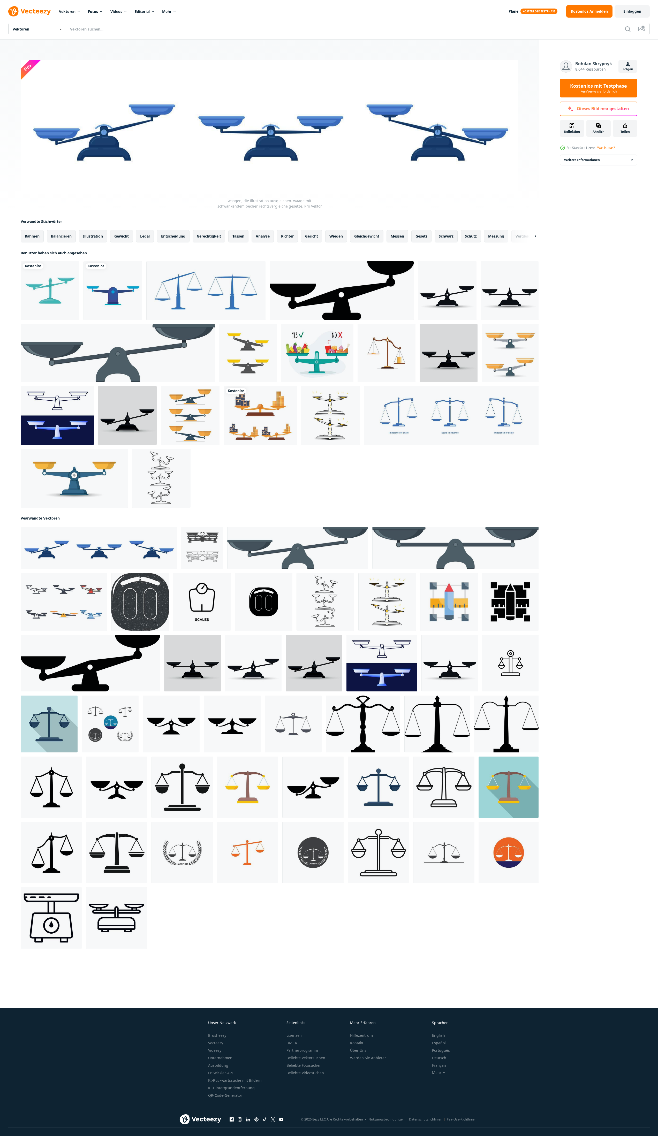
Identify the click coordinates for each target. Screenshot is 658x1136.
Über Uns (358, 1050)
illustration (93, 236)
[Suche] (628, 29)
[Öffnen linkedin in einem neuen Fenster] (248, 1119)
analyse (263, 236)
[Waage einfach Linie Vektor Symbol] (202, 602)
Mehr (166, 11)
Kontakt (356, 1042)
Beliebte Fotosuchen (304, 1065)
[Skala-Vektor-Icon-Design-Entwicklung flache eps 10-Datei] (449, 602)
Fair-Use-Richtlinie (460, 1119)
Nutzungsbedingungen (386, 1119)
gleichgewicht (366, 236)
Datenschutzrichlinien (425, 1119)
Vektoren (67, 11)
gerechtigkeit (209, 236)
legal (145, 236)
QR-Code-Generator (225, 1095)
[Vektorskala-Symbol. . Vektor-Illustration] (51, 787)
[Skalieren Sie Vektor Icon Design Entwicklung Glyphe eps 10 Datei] (510, 602)
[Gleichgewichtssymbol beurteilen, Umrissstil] (443, 787)
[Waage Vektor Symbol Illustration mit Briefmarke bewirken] (140, 602)
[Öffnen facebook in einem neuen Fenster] (232, 1119)
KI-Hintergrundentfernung (231, 1087)
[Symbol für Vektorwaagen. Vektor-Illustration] (447, 290)
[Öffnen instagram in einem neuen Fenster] (240, 1119)
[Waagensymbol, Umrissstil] (116, 918)
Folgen (628, 69)
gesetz (421, 236)
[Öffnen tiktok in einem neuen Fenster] (265, 1119)
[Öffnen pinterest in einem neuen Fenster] (256, 1119)
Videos (116, 11)
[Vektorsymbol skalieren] (171, 724)
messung (496, 236)
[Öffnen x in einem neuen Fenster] (273, 1119)
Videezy (214, 1050)
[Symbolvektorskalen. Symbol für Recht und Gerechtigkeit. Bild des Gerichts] (293, 724)
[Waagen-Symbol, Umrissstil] (51, 918)
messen (397, 236)
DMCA (291, 1042)
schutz (471, 236)
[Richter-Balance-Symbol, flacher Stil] (49, 724)
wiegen (336, 236)
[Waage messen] (113, 290)
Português (441, 1050)
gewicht (121, 236)
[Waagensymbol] (50, 290)
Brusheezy (217, 1035)
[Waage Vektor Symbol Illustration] (263, 602)
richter (287, 236)
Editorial (142, 11)
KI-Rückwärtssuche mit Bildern (235, 1080)
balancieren (61, 236)
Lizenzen (294, 1035)
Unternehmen (220, 1057)
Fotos (93, 11)
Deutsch (439, 1057)
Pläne (513, 11)
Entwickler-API (220, 1072)
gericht (311, 236)
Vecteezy (215, 1042)
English (438, 1035)
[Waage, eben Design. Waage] (118, 353)
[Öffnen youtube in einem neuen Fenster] (281, 1119)
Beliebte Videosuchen (305, 1072)
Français (439, 1065)
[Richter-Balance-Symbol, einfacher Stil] (182, 787)
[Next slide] (531, 236)
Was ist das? (606, 148)
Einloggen (632, 11)
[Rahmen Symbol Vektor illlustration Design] (110, 724)
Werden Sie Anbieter (368, 1057)
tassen (238, 236)
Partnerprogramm (302, 1050)
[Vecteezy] (29, 11)
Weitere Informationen (582, 160)
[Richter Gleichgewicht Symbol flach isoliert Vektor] (247, 787)
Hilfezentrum (361, 1035)
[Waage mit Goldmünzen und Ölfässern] (260, 415)
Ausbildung (218, 1065)
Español (439, 1042)
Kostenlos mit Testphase (598, 88)
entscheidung (173, 236)
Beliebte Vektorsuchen (305, 1057)
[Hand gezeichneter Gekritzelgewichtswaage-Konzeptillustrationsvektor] (330, 415)
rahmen (32, 236)
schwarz (446, 236)
